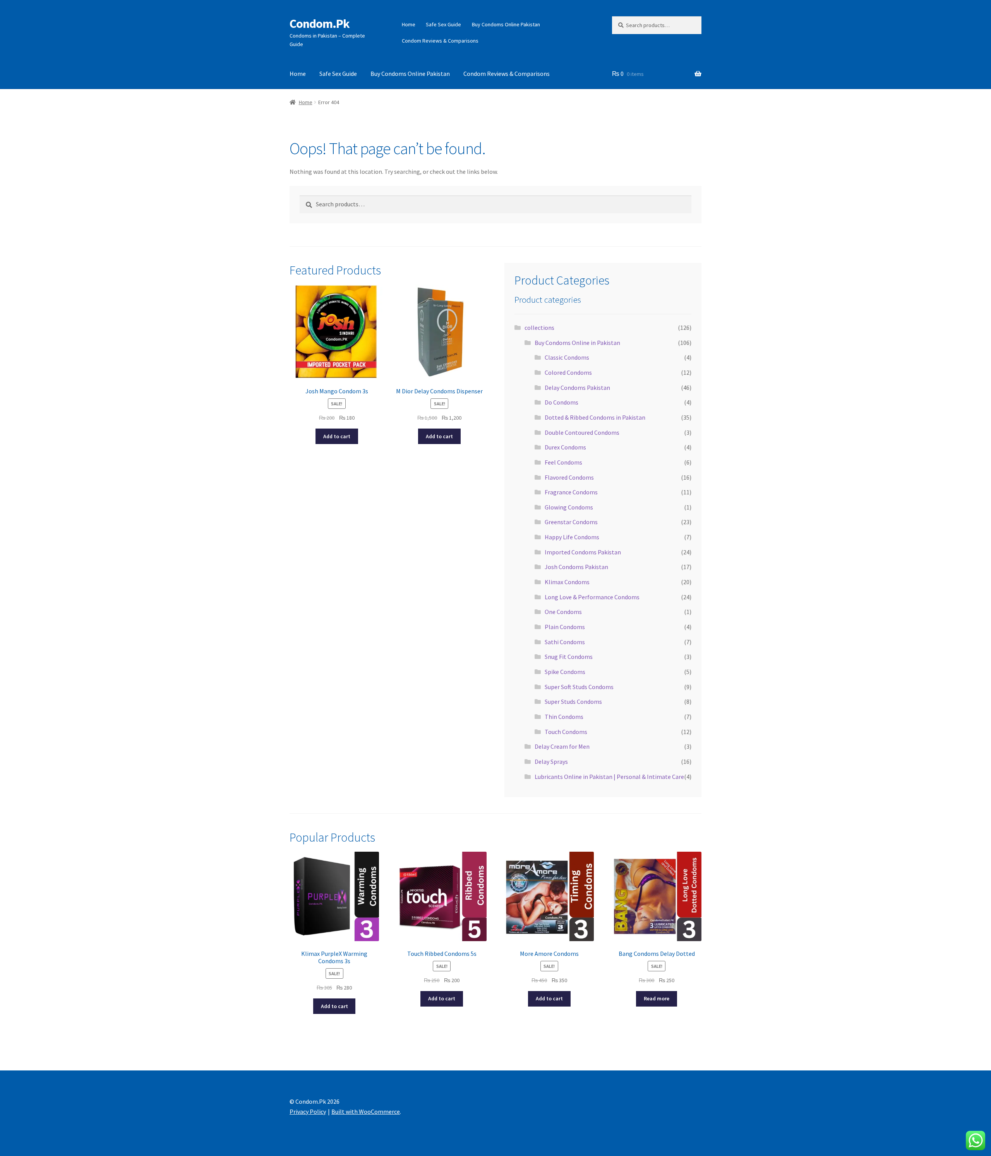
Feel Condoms (563, 462)
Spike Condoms (565, 672)
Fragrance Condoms (571, 492)
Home (408, 24)
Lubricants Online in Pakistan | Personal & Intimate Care (609, 776)
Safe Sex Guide (443, 24)
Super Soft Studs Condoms (579, 687)
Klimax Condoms (567, 582)
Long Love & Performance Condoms (592, 597)
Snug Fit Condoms (569, 656)
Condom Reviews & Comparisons (440, 40)
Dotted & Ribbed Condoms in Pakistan (595, 417)
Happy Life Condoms (572, 537)
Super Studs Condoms (573, 701)
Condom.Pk (320, 23)
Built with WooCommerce (365, 1111)
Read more (656, 998)
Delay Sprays (551, 761)
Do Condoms (561, 402)
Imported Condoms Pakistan (583, 552)
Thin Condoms (564, 716)
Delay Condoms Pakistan (577, 387)
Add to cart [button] (336, 436)
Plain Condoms (565, 627)
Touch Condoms (566, 732)
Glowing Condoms (569, 507)
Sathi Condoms (565, 642)
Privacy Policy (308, 1111)
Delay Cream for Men (562, 746)
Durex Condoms (565, 447)
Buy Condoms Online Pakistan (506, 24)
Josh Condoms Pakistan (576, 567)
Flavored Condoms (569, 477)
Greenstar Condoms (571, 522)
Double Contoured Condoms (582, 432)
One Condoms (563, 612)
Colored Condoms (568, 372)
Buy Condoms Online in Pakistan (577, 342)
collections (539, 327)
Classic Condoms (567, 357)
